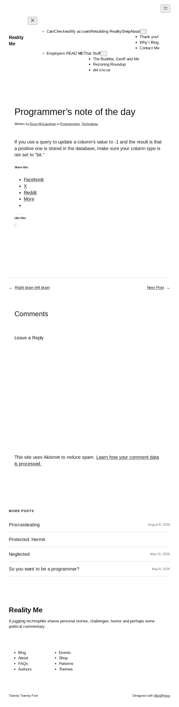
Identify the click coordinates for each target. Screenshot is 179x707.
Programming (70, 124)
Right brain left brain (32, 287)
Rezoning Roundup (109, 64)
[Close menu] (32, 21)
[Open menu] (165, 8)
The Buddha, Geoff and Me (116, 59)
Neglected (19, 554)
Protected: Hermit (27, 539)
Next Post (155, 287)
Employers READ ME (65, 53)
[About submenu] (143, 31)
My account (80, 31)
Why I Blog (149, 42)
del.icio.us (101, 70)
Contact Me (149, 48)
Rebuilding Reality (105, 31)
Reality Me (25, 610)
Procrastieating (24, 524)
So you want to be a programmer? (44, 568)
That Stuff (92, 53)
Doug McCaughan (43, 124)
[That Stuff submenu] (103, 53)
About (135, 31)
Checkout (62, 31)
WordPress (162, 695)
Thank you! (149, 37)
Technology (90, 124)
